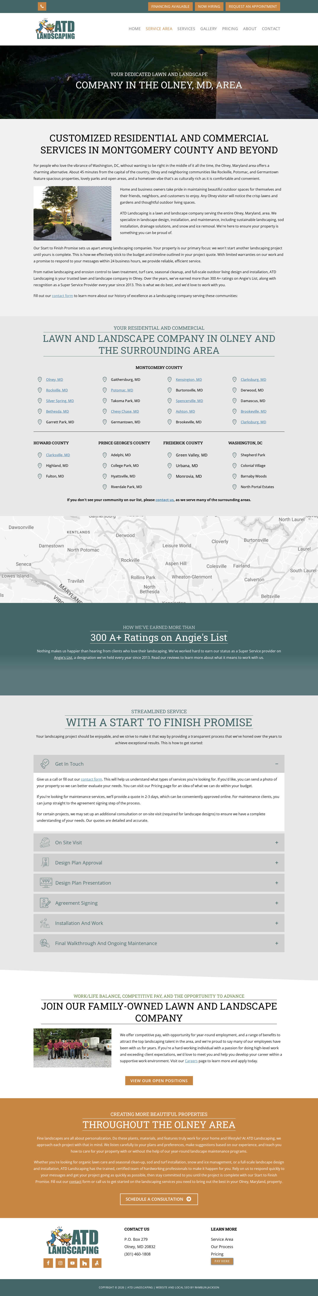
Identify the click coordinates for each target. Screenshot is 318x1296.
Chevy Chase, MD (125, 411)
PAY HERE (222, 1261)
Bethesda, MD (57, 411)
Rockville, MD (57, 390)
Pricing (217, 1254)
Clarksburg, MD (253, 379)
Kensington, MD (189, 379)
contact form (62, 295)
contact (75, 1181)
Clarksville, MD (58, 455)
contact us (165, 499)
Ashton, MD (185, 411)
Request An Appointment (253, 6)
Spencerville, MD (189, 400)
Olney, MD (54, 379)
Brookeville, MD (254, 411)
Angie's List (63, 657)
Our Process (222, 1246)
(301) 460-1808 (137, 1254)
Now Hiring (209, 6)
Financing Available (170, 6)
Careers (191, 1061)
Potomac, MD (122, 390)
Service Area (222, 1239)
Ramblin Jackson (207, 1287)
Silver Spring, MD (60, 400)
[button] (159, 764)
